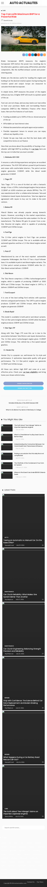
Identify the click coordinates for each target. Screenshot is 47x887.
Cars (4, 10)
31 (43, 599)
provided (23, 869)
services (4, 873)
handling (37, 850)
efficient (13, 847)
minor (29, 862)
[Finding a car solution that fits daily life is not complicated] (7, 456)
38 (43, 762)
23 (43, 545)
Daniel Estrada (8, 20)
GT (29, 850)
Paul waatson (9, 599)
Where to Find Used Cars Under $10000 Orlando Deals (29, 473)
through (4, 877)
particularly (22, 866)
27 (43, 653)
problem (13, 869)
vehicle (13, 877)
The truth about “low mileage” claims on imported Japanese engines (27, 426)
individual (4, 858)
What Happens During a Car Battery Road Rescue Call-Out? (21, 758)
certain (29, 843)
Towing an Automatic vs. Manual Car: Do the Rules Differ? (22, 541)
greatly (22, 850)
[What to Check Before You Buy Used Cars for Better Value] (7, 437)
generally (13, 850)
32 (43, 708)
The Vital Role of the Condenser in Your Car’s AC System (29, 464)
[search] (44, 3)
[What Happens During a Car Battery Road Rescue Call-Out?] (23, 737)
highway (27, 854)
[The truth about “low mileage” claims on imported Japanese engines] (7, 428)
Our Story (40, 882)
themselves (34, 873)
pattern (32, 866)
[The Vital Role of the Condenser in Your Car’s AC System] (7, 465)
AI (10, 843)
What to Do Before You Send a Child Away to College (23, 410)
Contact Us (30, 882)
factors (4, 850)
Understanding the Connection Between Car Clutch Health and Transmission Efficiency (29, 445)
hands (3, 854)
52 (43, 816)
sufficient (23, 873)
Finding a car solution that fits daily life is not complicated (29, 454)
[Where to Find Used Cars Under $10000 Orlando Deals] (7, 475)
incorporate (37, 854)
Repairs (7, 697)
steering (14, 873)
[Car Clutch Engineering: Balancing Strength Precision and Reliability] (23, 629)
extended (41, 847)
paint (3, 866)
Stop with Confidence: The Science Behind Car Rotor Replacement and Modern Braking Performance (23, 702)
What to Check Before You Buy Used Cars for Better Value (29, 436)
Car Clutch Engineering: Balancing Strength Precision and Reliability (22, 650)
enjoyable (22, 847)
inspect (14, 858)
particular (11, 866)
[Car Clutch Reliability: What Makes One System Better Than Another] (23, 575)
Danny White (9, 816)
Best (15, 843)
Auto (6, 537)
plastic (40, 866)
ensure (31, 847)
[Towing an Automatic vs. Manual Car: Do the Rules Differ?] (23, 521)
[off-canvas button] (2, 3)
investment (34, 858)
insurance (23, 858)
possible (4, 869)
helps (19, 854)
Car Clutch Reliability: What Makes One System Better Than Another (20, 595)
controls (38, 843)
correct (4, 847)
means (3, 862)
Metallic (12, 862)
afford (3, 843)
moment (37, 862)
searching (32, 869)
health (11, 854)
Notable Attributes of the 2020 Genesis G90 (23, 403)
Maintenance (9, 591)
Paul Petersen (9, 654)
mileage (21, 862)
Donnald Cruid (9, 545)
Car (22, 843)
